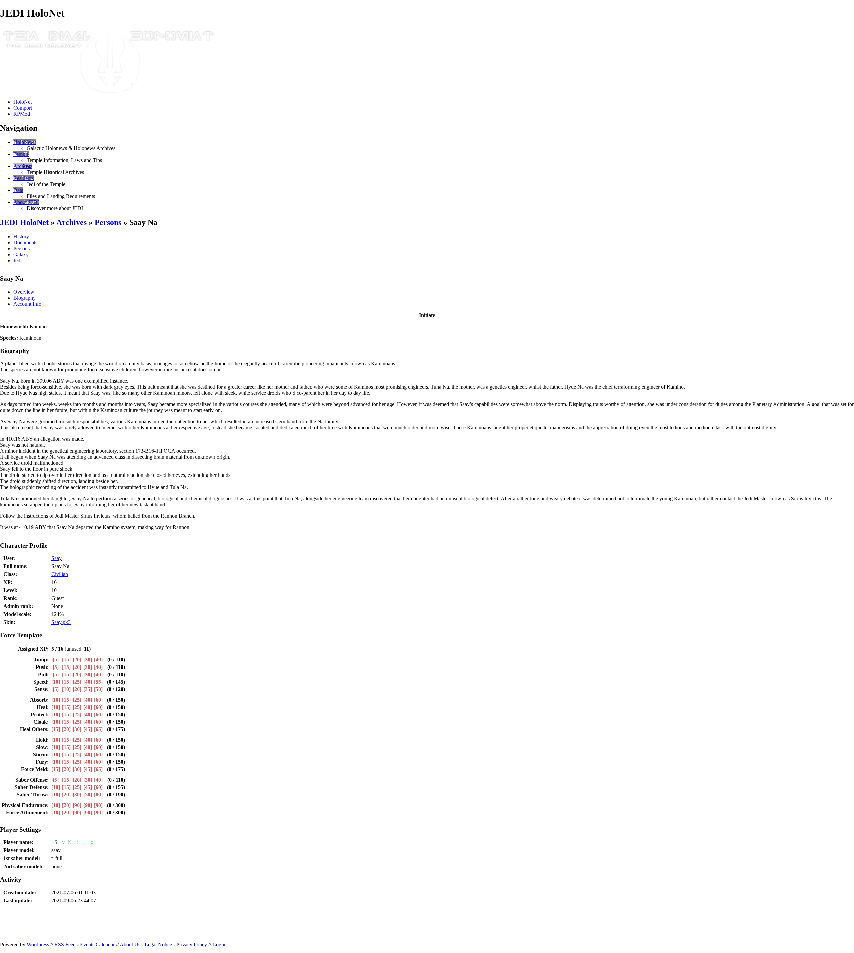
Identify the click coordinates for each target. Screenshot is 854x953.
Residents (23, 178)
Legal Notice (158, 944)
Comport (22, 108)
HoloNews (24, 142)
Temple (21, 154)
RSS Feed (65, 944)
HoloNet (22, 102)
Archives (22, 166)
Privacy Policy (191, 944)
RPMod (21, 114)
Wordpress (38, 944)
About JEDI (26, 202)
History (21, 236)
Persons (108, 222)
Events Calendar (97, 944)
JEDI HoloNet (24, 222)
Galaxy (21, 254)
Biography (24, 298)
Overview (23, 292)
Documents (25, 242)
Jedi (17, 260)
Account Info (27, 304)
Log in (219, 944)
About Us (130, 944)
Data (18, 190)
